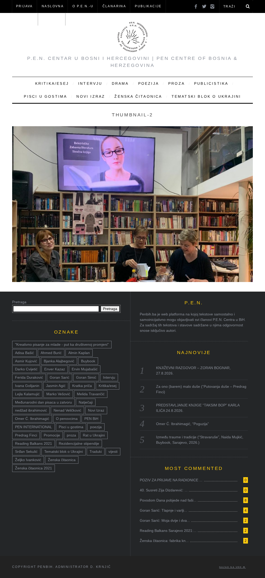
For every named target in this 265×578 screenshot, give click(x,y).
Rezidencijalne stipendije (79, 443)
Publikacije (148, 6)
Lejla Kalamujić (27, 394)
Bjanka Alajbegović (59, 361)
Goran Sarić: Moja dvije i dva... (165, 520)
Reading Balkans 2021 (33, 443)
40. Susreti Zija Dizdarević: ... (164, 490)
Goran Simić (86, 377)
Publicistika (211, 83)
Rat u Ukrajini (94, 435)
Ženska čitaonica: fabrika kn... (164, 541)
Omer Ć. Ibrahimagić (32, 419)
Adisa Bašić (24, 353)
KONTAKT (52, 19)
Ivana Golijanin (27, 386)
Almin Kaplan (79, 353)
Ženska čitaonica (138, 96)
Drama (120, 83)
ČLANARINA (114, 6)
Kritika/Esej (52, 83)
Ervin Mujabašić (85, 369)
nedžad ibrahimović (31, 410)
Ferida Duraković (29, 377)
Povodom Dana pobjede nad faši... (168, 500)
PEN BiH (91, 419)
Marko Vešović (58, 394)
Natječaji (86, 402)
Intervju (90, 83)
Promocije (52, 435)
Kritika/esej (107, 386)
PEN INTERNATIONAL (33, 427)
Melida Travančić (91, 394)
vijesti (112, 451)
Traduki (96, 451)
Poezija (148, 83)
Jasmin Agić (55, 386)
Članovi (25, 19)
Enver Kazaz (54, 369)
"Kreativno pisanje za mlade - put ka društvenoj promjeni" (62, 344)
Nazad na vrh (231, 567)
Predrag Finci (26, 435)
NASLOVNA (53, 6)
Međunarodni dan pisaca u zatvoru (43, 402)
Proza (176, 83)
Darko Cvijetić (26, 369)
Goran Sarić (59, 377)
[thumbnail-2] (132, 280)
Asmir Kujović (26, 361)
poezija (96, 427)
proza (71, 435)
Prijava (24, 6)
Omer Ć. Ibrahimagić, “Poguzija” (182, 424)
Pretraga (19, 302)
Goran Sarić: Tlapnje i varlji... (163, 510)
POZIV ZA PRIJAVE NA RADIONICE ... (171, 480)
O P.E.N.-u (82, 6)
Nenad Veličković (67, 410)
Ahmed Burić (51, 353)
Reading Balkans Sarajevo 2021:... (168, 530)
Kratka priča (82, 386)
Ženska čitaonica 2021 (33, 468)
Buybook (88, 361)
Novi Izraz (90, 96)
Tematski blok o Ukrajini (206, 96)
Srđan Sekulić (26, 451)
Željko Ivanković (28, 460)
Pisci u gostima (45, 96)
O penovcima (67, 419)
